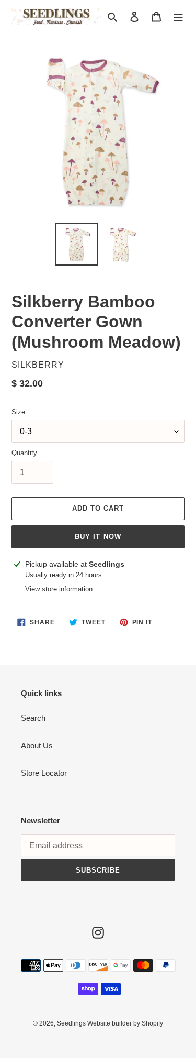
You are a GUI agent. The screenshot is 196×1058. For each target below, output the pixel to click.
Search (33, 717)
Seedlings (72, 1023)
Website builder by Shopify (125, 1023)
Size (18, 412)
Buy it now (98, 537)
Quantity (24, 453)
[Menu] (178, 16)
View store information (59, 589)
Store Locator (44, 772)
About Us (37, 745)
